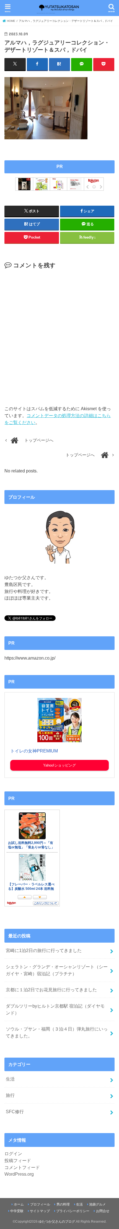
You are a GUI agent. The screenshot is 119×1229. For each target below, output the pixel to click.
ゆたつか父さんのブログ (56, 1221)
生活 (10, 1078)
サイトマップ (40, 1211)
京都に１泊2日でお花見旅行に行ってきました (51, 989)
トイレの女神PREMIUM (34, 751)
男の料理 (63, 1204)
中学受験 (17, 1211)
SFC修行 (15, 1111)
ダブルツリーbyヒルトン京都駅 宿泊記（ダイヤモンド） (55, 1009)
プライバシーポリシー (72, 1211)
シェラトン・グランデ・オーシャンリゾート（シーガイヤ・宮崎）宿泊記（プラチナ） (57, 970)
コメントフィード (22, 1167)
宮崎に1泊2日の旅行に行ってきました (44, 950)
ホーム (19, 1204)
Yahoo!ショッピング (59, 765)
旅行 (10, 1095)
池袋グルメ (97, 1204)
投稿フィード (17, 1160)
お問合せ (102, 1211)
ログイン (13, 1153)
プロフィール (40, 1204)
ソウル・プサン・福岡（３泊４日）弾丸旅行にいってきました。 (57, 1032)
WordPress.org (19, 1174)
